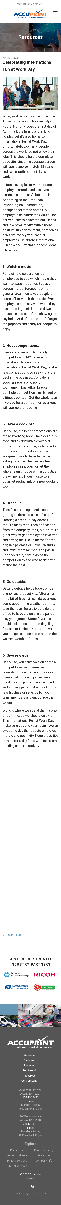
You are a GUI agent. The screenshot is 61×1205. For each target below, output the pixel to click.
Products (29, 1065)
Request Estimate (17, 1155)
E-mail (30, 1101)
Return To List (13, 934)
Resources (29, 1075)
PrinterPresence (37, 1193)
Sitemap (30, 1178)
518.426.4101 (30, 1124)
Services (29, 1060)
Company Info (43, 1160)
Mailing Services (17, 1165)
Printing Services (17, 1160)
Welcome (29, 1055)
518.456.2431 (30, 1097)
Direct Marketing (44, 1150)
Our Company (29, 1080)
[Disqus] (30, 796)
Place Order (17, 1150)
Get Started (29, 1070)
